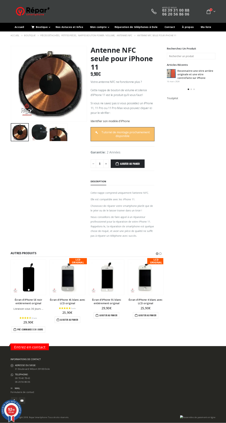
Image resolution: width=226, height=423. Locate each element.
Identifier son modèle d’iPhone (110, 121)
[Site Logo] (33, 11)
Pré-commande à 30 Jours (30, 329)
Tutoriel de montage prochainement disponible (125, 134)
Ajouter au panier (129, 163)
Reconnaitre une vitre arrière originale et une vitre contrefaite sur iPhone (195, 74)
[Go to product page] (28, 277)
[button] (11, 83)
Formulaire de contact (22, 392)
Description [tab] (98, 181)
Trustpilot (172, 98)
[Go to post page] (171, 73)
